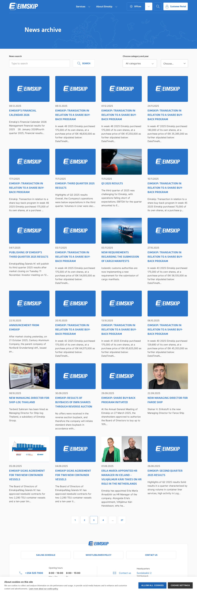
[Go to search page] (158, 6)
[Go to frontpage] (23, 6)
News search (15, 56)
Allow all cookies (152, 585)
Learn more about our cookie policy (43, 589)
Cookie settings (180, 585)
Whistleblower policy (98, 555)
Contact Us (151, 555)
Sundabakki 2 (144, 573)
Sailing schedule (45, 555)
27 (122, 519)
